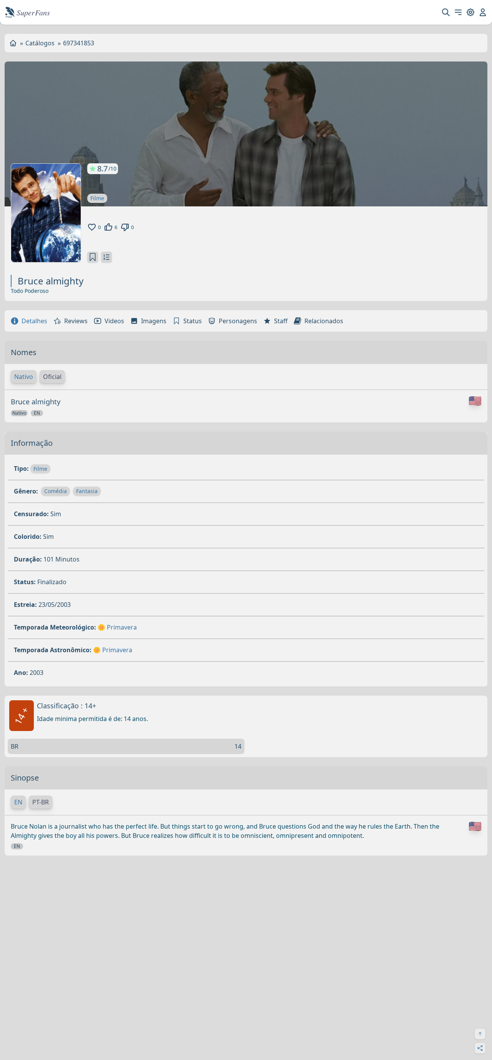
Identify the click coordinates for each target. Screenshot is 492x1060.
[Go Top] (480, 1034)
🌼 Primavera (117, 627)
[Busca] (445, 12)
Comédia (55, 491)
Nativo (23, 376)
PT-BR (40, 802)
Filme (97, 198)
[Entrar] (482, 12)
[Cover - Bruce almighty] (46, 213)
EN (18, 802)
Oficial (52, 376)
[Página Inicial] (13, 43)
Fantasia (87, 491)
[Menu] (458, 12)
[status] (92, 257)
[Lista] (106, 257)
